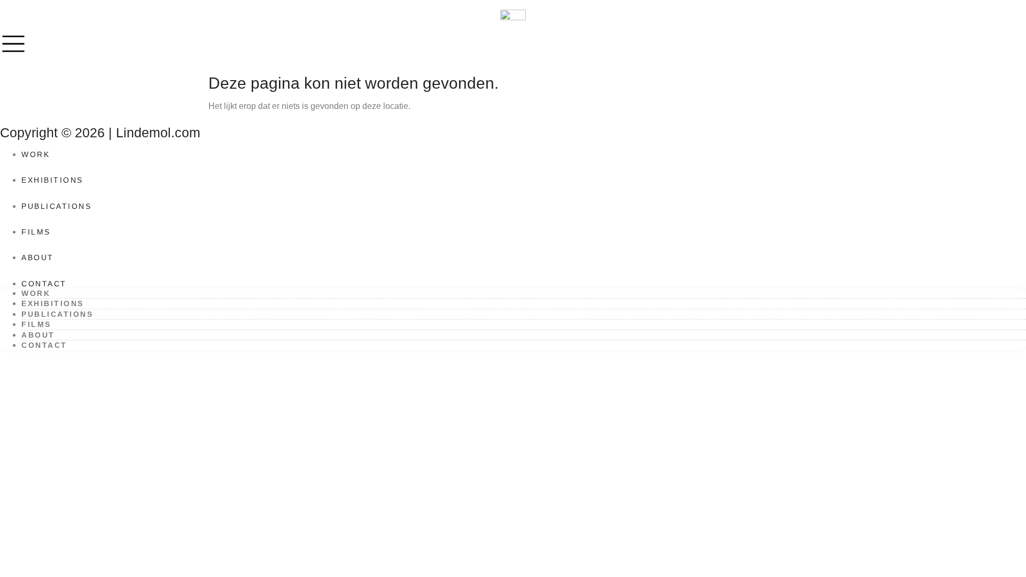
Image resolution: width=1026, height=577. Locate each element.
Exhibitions (52, 180)
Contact (44, 283)
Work (35, 154)
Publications (56, 206)
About (37, 257)
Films (36, 232)
